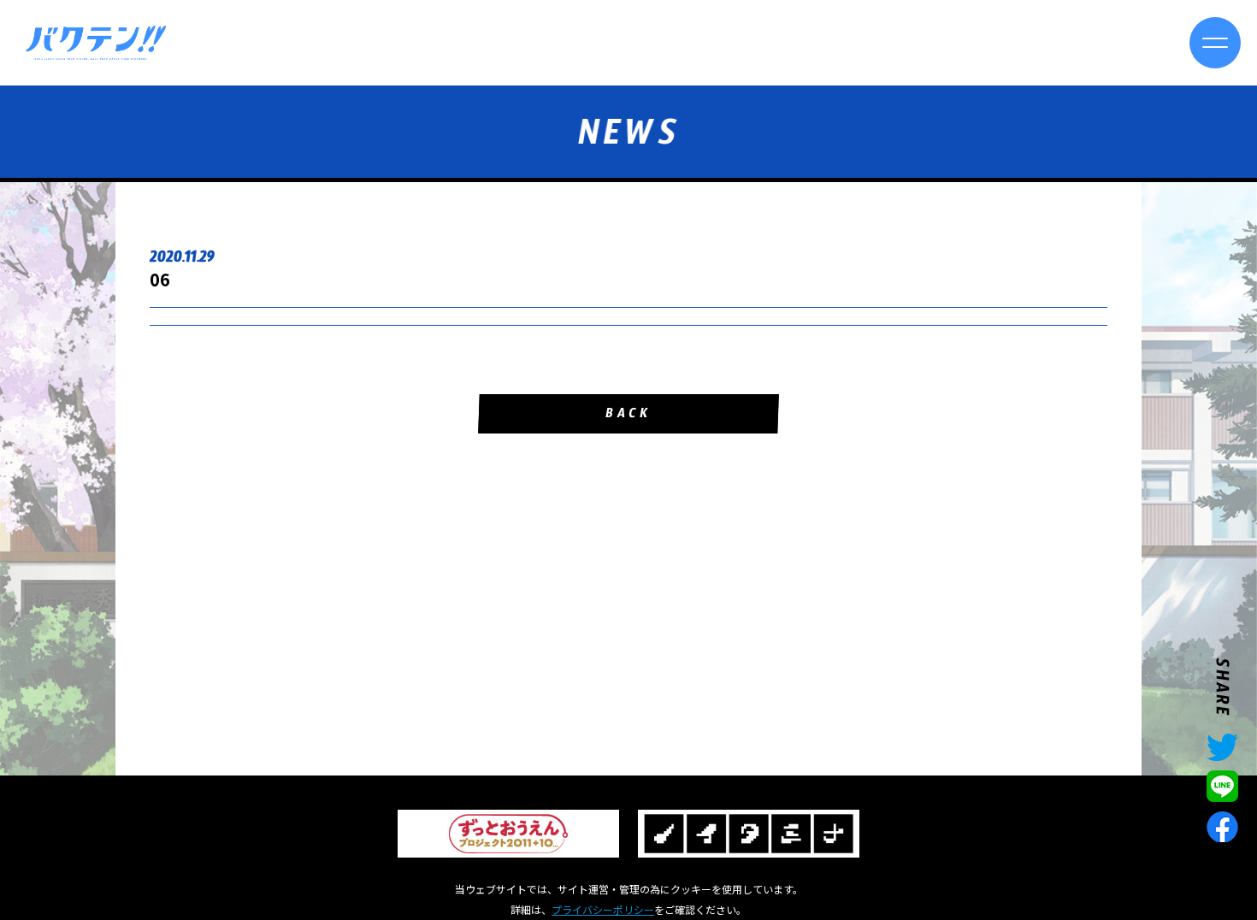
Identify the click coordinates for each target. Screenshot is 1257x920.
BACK (628, 416)
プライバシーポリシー (603, 909)
